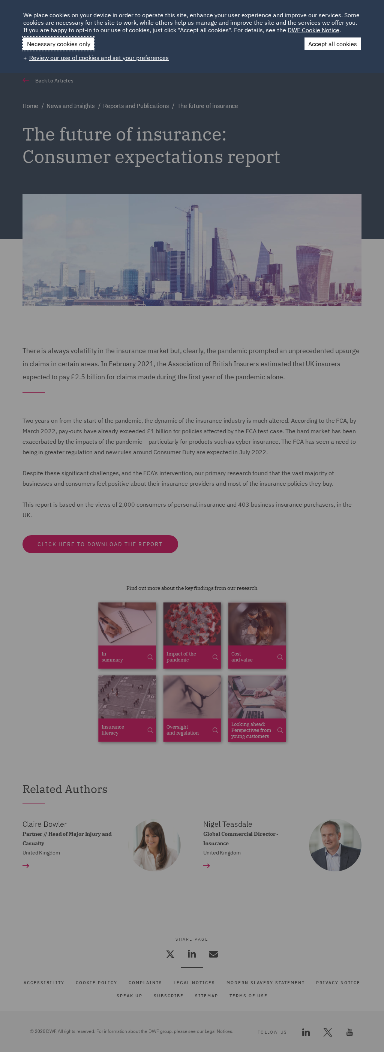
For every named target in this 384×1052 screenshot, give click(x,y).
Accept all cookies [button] (332, 44)
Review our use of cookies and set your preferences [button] (99, 57)
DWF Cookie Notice (313, 30)
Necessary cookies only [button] (58, 44)
